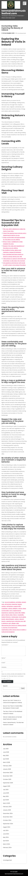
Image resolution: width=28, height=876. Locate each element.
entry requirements (15, 610)
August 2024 (6, 827)
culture (20, 608)
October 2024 (7, 820)
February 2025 (7, 806)
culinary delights (13, 608)
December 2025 (8, 772)
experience (4, 613)
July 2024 (6, 830)
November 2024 (7, 817)
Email (3, 662)
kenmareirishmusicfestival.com (13, 12)
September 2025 (8, 783)
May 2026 (6, 755)
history (15, 615)
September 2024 (8, 824)
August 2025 (6, 786)
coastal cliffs (17, 606)
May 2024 (6, 837)
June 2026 (6, 752)
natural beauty (9, 619)
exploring (11, 613)
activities (18, 602)
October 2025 (7, 779)
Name (3, 658)
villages (13, 623)
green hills (18, 613)
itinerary (8, 617)
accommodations (10, 602)
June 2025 (6, 793)
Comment (4, 645)
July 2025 (5, 789)
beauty (20, 604)
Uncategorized (21, 33)
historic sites (9, 615)
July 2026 (5, 749)
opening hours (10, 621)
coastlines (4, 608)
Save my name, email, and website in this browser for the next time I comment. (13, 675)
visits (17, 623)
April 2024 (6, 841)
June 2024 (6, 834)
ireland (3, 617)
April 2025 (6, 800)
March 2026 (6, 762)
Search (5, 686)
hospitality (21, 615)
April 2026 (6, 759)
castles (3, 606)
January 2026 (7, 769)
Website (3, 667)
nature (17, 619)
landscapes (14, 617)
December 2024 (8, 813)
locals (3, 619)
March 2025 (6, 803)
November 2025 (7, 776)
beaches (14, 604)
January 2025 (7, 810)
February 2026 (7, 766)
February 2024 (7, 847)
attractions (8, 604)
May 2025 (6, 796)
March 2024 (6, 844)
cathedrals (9, 606)
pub (9, 623)
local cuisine (22, 617)
